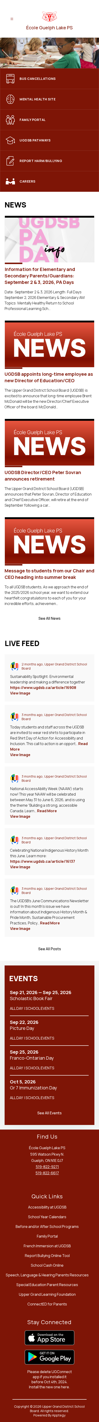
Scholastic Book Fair (33, 998)
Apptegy (58, 1415)
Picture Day (23, 1028)
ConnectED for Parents (47, 1304)
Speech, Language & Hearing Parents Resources (47, 1275)
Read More (47, 810)
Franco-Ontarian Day (33, 1058)
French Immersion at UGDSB (47, 1245)
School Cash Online (47, 1265)
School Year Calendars (47, 1216)
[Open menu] (12, 19)
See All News (49, 618)
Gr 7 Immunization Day (35, 1088)
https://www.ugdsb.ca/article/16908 (43, 687)
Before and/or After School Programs (47, 1226)
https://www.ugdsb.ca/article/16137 (42, 861)
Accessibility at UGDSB (47, 1207)
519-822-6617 (47, 1172)
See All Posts (49, 948)
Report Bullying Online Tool (47, 1255)
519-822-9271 (47, 1166)
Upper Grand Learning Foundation (47, 1294)
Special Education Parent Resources (47, 1284)
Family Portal (47, 1236)
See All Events (49, 1112)
